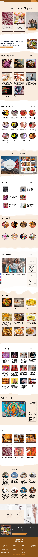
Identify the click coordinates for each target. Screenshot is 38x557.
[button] (0, 274)
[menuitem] (14, 1)
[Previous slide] (2, 43)
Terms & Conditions (33, 547)
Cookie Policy (33, 546)
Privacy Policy (33, 545)
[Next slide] (36, 43)
